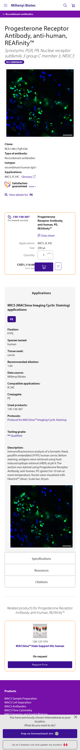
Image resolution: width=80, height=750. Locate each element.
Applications (41, 293)
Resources (41, 570)
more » (32, 186)
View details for (21, 195)
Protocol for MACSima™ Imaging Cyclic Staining (36, 420)
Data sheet (48, 235)
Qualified (14, 435)
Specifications (41, 558)
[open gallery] (40, 103)
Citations (41, 582)
